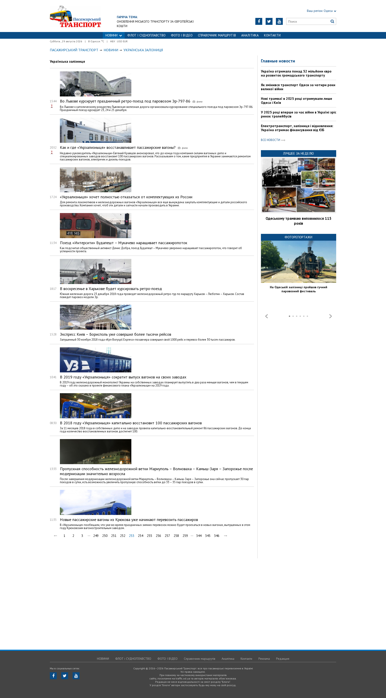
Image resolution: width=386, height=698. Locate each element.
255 (149, 536)
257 (167, 536)
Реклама (264, 659)
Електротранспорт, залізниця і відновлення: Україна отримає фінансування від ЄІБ (297, 128)
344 (198, 536)
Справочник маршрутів (217, 35)
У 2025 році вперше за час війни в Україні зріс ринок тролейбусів (298, 114)
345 (207, 536)
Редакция (282, 659)
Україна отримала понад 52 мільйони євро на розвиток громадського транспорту (296, 73)
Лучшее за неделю (298, 153)
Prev (266, 316)
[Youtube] (279, 21)
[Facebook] (258, 21)
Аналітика (250, 35)
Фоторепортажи (298, 237)
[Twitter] (269, 21)
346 (216, 536)
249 (96, 536)
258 (176, 536)
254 (140, 536)
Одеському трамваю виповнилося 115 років (298, 221)
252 (122, 536)
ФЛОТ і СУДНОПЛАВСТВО (146, 35)
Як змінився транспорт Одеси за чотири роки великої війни (298, 87)
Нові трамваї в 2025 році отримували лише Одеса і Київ (296, 100)
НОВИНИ (111, 35)
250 (104, 536)
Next (330, 316)
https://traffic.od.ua (75, 16)
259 (185, 536)
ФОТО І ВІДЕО (182, 35)
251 (113, 536)
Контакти (272, 35)
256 (158, 536)
